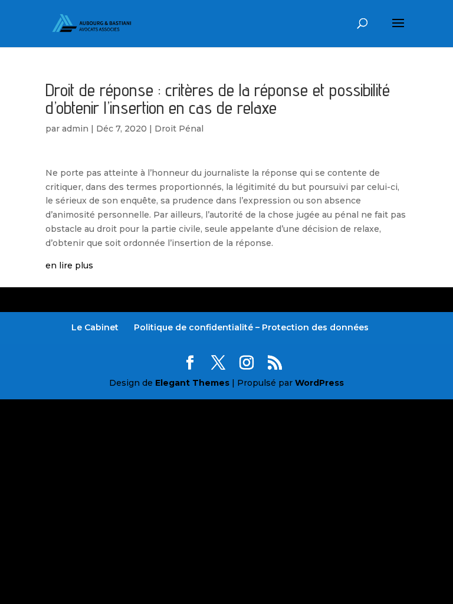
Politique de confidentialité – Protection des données (251, 327)
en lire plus (69, 265)
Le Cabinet (95, 327)
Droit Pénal (179, 128)
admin (75, 128)
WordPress (319, 383)
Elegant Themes (192, 383)
